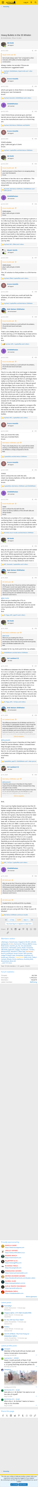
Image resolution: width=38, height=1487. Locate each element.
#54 (36, 546)
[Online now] (5, 46)
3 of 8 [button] (19, 920)
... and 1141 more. (6, 963)
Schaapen (7, 1349)
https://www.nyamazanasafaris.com (16, 1273)
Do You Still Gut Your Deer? (14, 1320)
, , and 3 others (17, 344)
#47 (36, 258)
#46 (36, 204)
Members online (8, 938)
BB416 (30, 944)
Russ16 (3, 953)
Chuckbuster (24, 950)
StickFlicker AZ (28, 955)
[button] (2, 2)
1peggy (17, 950)
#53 (36, 499)
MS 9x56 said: (6, 582)
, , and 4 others (15, 862)
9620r (26, 957)
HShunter (12, 957)
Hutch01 (12, 946)
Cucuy (34, 944)
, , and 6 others (15, 702)
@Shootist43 (5, 740)
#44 (36, 139)
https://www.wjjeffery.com (13, 1263)
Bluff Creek (11, 955)
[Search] (35, 2)
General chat (8, 1324)
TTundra (31, 950)
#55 (36, 578)
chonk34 (26, 959)
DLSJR (18, 1390)
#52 (36, 470)
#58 (36, 715)
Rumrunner (18, 944)
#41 (36, 50)
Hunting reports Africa (11, 1340)
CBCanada (4, 950)
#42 (36, 86)
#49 (36, 317)
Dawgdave (7, 1369)
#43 (36, 111)
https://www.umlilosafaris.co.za (15, 1253)
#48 (36, 292)
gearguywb (4, 944)
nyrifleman (9, 953)
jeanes (19, 948)
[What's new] (31, 2)
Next (25, 920)
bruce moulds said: (8, 168)
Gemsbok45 (27, 946)
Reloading (7, 1310)
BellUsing (33, 982)
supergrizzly (8, 1358)
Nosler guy (4, 957)
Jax (17, 946)
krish (29, 957)
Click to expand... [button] (19, 736)
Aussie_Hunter (18, 953)
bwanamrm (4, 948)
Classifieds (7, 1317)
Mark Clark (22, 951)
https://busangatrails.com (13, 1268)
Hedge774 (4, 955)
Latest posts (6, 1302)
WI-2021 (28, 942)
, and (17, 125)
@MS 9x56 (5, 598)
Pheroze (24, 944)
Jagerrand (11, 950)
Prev (12, 920)
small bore (19, 959)
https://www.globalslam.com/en (15, 1283)
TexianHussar (13, 942)
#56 (36, 628)
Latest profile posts (9, 1345)
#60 (36, 876)
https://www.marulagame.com (14, 1247)
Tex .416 (20, 946)
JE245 (31, 959)
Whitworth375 (5, 951)
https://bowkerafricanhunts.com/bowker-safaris (20, 1278)
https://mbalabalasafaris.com (14, 1293)
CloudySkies (19, 955)
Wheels (9, 959)
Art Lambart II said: (8, 719)
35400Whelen (7, 38)
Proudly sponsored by (10, 1242)
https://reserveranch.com (13, 1258)
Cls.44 (14, 959)
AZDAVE (16, 1358)
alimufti (33, 942)
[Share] (32, 50)
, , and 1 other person (18, 72)
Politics (6, 1327)
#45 (36, 164)
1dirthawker (13, 948)
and (15, 456)
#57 (36, 666)
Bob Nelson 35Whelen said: (10, 443)
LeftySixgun (5, 942)
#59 (36, 775)
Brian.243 (13, 961)
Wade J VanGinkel (27, 948)
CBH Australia (27, 953)
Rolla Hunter (5, 946)
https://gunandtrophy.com (13, 1288)
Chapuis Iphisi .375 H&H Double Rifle (17, 1313)
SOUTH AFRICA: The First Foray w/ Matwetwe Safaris (16, 1335)
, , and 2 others (17, 98)
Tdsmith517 (14, 951)
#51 (36, 431)
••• (36, 1355)
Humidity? (8, 1306)
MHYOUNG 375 (9, 1390)
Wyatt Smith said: (7, 55)
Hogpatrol (21, 942)
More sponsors (31, 1296)
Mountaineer (5, 961)
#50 (36, 357)
